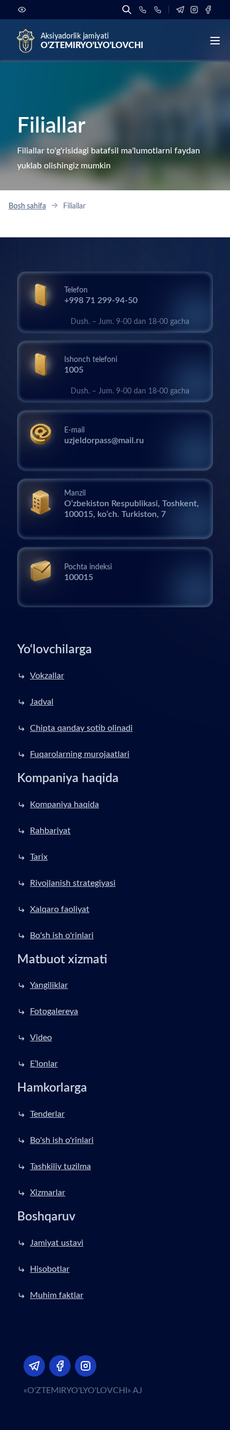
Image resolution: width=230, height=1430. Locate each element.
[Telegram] (180, 9)
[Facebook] (208, 9)
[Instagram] (194, 9)
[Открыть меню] (215, 40)
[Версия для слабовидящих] (22, 9)
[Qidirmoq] (126, 9)
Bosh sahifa (27, 206)
